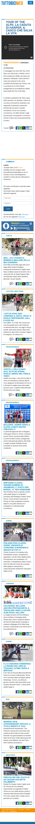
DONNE (9, 521)
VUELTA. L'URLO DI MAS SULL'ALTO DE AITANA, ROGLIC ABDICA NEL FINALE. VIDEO (17, 372)
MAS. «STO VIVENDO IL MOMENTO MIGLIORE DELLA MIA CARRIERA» (17, 260)
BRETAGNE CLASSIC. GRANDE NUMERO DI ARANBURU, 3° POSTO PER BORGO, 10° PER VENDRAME (17, 486)
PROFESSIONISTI (11, 62)
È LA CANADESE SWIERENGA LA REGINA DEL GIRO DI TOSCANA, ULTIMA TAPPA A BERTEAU (17, 667)
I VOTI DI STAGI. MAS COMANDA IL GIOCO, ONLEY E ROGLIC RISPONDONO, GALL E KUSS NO (17, 317)
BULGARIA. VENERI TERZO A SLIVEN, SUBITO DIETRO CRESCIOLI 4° (17, 427)
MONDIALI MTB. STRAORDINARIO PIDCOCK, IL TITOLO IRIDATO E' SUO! (17, 723)
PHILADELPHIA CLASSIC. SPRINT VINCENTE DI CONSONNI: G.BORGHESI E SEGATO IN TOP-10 (16, 546)
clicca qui (25, 214)
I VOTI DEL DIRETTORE (14, 291)
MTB (7, 699)
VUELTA (9, 235)
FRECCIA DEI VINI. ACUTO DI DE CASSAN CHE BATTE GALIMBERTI (16, 779)
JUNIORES (10, 583)
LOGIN (8, 209)
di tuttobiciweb (8, 68)
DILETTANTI (10, 755)
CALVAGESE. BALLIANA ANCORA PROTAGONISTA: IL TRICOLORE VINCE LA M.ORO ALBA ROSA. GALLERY (17, 609)
